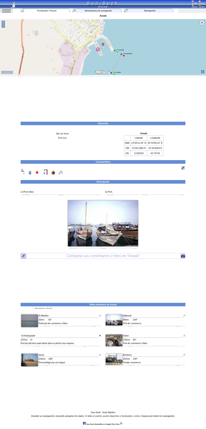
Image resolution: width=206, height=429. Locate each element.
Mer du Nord (62, 133)
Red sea (62, 138)
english (194, 3)
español (202, 7)
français (202, 3)
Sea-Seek (103, 3)
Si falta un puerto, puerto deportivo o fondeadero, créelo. (113, 416)
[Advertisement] (103, 97)
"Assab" (103, 256)
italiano (194, 7)
